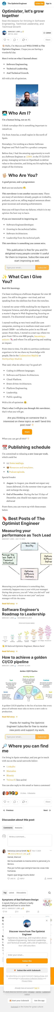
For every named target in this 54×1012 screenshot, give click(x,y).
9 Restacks (31, 793)
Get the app (39, 1000)
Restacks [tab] (18, 828)
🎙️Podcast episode (15, 472)
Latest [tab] (11, 893)
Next (46, 810)
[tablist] (13, 827)
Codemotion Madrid (28, 355)
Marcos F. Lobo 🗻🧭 (16, 31)
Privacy (31, 992)
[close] (47, 921)
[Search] (49, 892)
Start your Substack (20, 1000)
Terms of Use (39, 976)
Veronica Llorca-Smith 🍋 (18, 850)
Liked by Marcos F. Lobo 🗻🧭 (20, 854)
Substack (14, 1007)
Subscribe (39, 3)
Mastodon (11, 771)
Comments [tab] (8, 828)
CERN (29, 156)
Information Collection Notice (32, 978)
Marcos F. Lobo (8, 539)
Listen (48, 33)
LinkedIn (11, 766)
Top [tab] (5, 893)
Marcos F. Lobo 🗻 (9, 618)
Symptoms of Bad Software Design (20, 899)
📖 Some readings (15, 463)
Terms (38, 992)
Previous (9, 810)
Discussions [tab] (21, 893)
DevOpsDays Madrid (12, 359)
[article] (27, 905)
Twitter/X (11, 780)
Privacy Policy (27, 981)
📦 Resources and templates (20, 467)
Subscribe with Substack (28, 970)
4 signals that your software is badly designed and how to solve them (17, 904)
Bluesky (10, 775)
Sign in (48, 3)
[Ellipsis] (51, 851)
